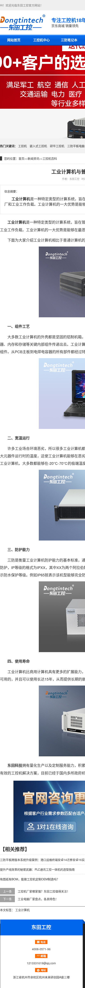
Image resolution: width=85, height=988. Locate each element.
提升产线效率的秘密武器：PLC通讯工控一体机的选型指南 (37, 869)
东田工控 (23, 5)
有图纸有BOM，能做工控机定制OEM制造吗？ (29, 879)
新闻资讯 (33, 158)
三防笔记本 (69, 40)
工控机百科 (49, 158)
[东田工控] (22, 22)
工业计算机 (22, 910)
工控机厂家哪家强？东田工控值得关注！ (44, 891)
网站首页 (13, 40)
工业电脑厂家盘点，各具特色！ (38, 899)
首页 (21, 158)
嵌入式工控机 (38, 146)
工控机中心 (41, 40)
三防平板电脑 (76, 146)
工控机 (22, 146)
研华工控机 (57, 146)
